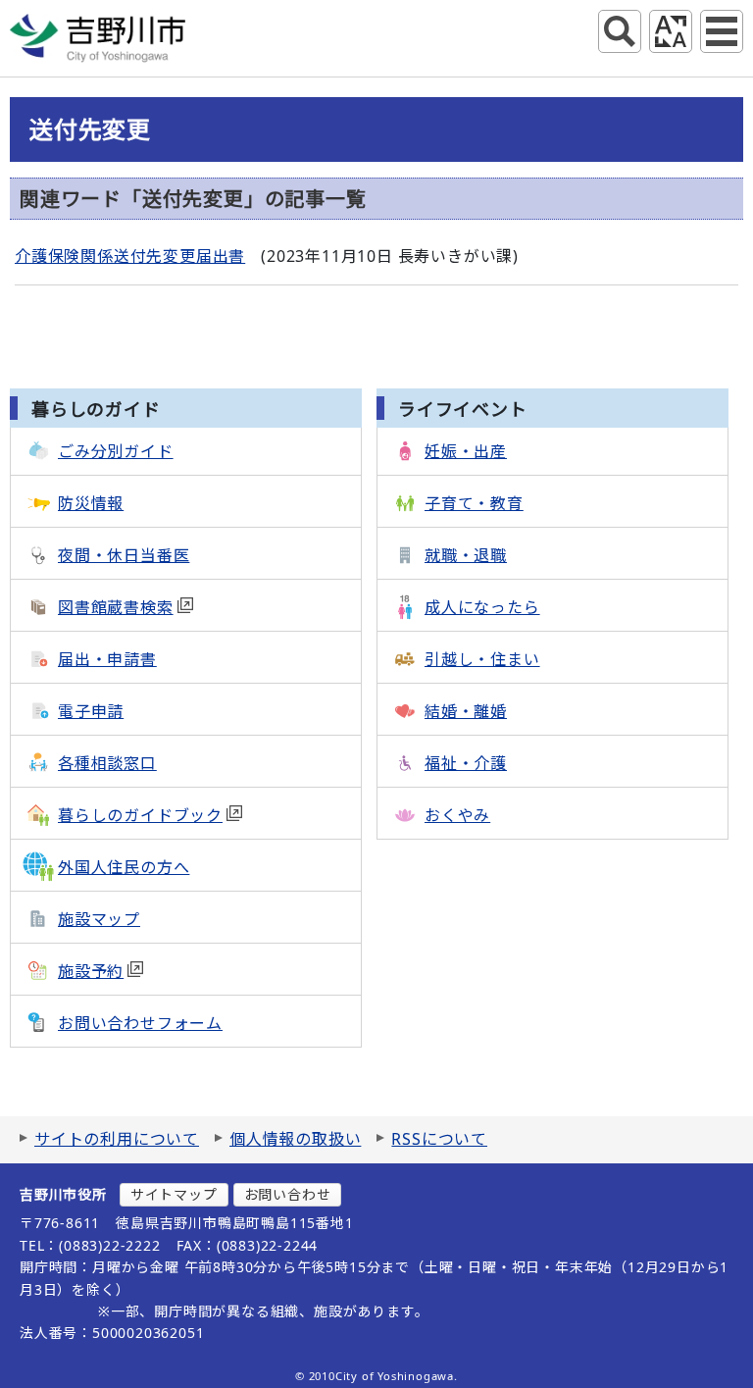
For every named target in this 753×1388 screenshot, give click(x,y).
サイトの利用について (116, 1139)
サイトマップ (174, 1194)
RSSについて (439, 1139)
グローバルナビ (721, 31)
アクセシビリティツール (670, 31)
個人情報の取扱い (295, 1139)
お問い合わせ (287, 1194)
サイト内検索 (619, 31)
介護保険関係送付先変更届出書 (130, 256)
